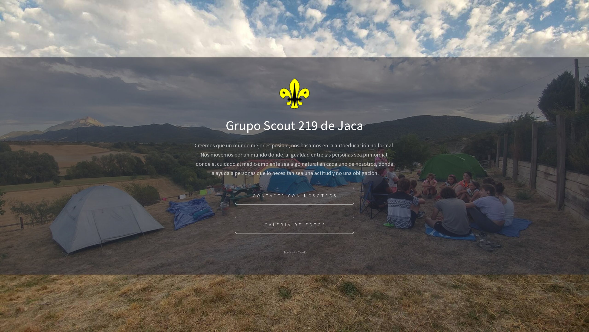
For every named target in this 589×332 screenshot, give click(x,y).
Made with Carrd (294, 252)
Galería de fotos (295, 224)
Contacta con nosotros (295, 195)
